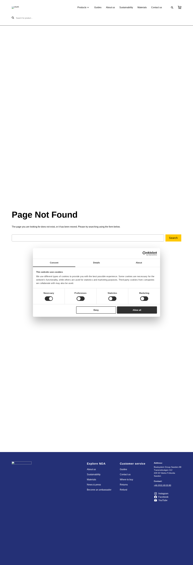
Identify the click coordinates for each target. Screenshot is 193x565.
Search (173, 237)
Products (81, 7)
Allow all (137, 310)
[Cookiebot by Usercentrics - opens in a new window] (144, 253)
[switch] (81, 298)
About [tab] (139, 262)
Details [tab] (96, 262)
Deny (96, 310)
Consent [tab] (54, 262)
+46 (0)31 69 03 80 (162, 485)
